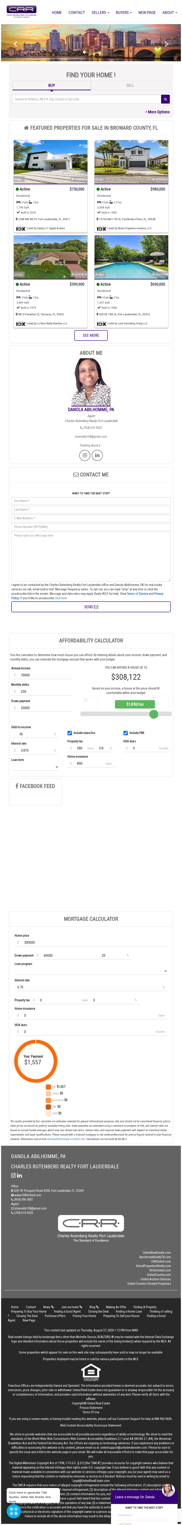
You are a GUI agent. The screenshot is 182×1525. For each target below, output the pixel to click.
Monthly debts (20, 684)
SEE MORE (91, 335)
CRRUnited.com (161, 1261)
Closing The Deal (27, 1316)
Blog (93, 1307)
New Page (147, 12)
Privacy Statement (91, 1407)
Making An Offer (116, 1307)
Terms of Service (137, 593)
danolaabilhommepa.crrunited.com (66, 1139)
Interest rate (18, 743)
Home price (22, 935)
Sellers (99, 12)
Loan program (23, 964)
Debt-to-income (21, 727)
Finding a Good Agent (67, 1311)
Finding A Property (145, 1307)
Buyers (123, 12)
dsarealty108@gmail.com (91, 436)
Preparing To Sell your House (121, 1316)
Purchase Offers (55, 1316)
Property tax (75, 741)
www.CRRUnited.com (27, 1195)
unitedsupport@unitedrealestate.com (123, 1447)
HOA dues (129, 741)
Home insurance (77, 756)
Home (57, 12)
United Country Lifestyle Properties (149, 1283)
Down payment (20, 701)
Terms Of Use (91, 1412)
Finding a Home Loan (129, 1311)
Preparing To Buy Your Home (29, 1311)
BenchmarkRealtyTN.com (155, 1257)
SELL (130, 85)
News (47, 1307)
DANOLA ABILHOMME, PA (91, 409)
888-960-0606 (163, 1419)
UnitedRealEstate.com (157, 1252)
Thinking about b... (91, 445)
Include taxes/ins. (85, 733)
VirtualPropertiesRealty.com (153, 1266)
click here (61, 598)
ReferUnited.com (160, 1270)
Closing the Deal (98, 1311)
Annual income (20, 668)
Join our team (70, 1307)
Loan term (17, 760)
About (168, 12)
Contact (77, 12)
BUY (51, 85)
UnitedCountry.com (159, 1275)
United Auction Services (156, 1279)
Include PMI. (137, 733)
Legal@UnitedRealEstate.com (91, 1481)
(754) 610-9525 (92, 427)
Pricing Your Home (84, 1316)
